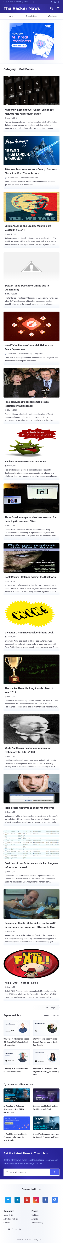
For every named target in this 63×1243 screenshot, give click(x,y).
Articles (56, 1015)
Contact (7, 1222)
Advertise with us (11, 1219)
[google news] (55, 1200)
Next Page (52, 1007)
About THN (8, 1215)
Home (10, 16)
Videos (46, 1015)
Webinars (52, 16)
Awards (35, 1219)
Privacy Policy (37, 1222)
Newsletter (31, 16)
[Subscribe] (54, 1172)
